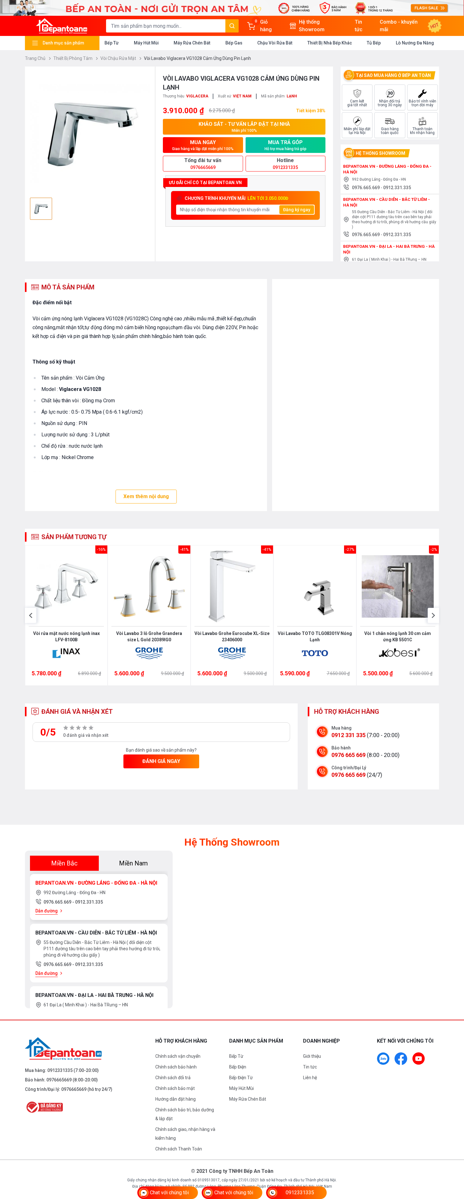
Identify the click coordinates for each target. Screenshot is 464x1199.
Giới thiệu (312, 1056)
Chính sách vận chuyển (177, 1056)
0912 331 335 (348, 735)
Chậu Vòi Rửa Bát (274, 42)
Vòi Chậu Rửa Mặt (118, 58)
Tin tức (310, 1066)
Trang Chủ (35, 58)
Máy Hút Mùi (146, 42)
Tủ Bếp (374, 42)
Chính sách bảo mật (175, 1088)
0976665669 (59, 1079)
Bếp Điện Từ (241, 1077)
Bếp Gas (233, 42)
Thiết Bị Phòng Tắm (73, 58)
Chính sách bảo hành (176, 1066)
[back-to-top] (452, 1159)
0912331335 (60, 1070)
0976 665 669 (348, 755)
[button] (30, 615)
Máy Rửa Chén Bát (192, 42)
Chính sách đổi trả (173, 1077)
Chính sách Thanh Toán (178, 1148)
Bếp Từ (111, 42)
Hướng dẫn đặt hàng (175, 1099)
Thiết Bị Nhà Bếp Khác (329, 42)
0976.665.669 (366, 187)
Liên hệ (310, 1077)
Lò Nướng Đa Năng (415, 42)
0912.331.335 (397, 187)
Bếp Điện (237, 1066)
